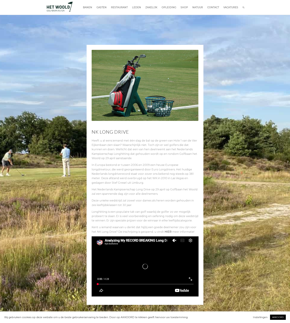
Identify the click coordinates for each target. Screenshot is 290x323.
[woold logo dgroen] (59, 7)
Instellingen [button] (260, 317)
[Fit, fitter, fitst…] (287, 161)
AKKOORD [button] (278, 317)
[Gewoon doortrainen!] (2, 161)
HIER (168, 231)
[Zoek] (243, 7)
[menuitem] (87, 7)
